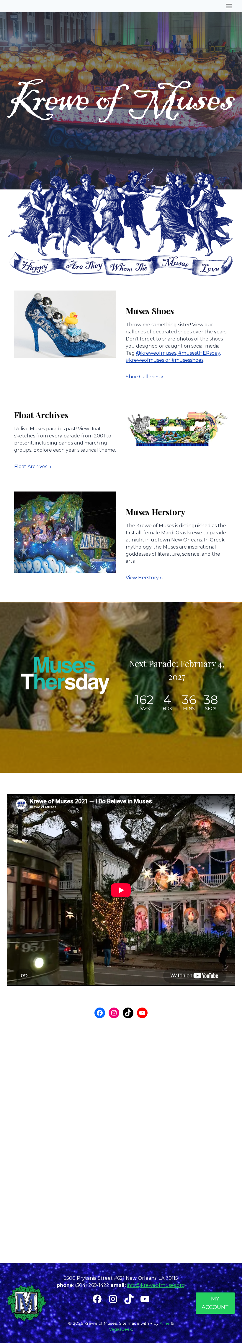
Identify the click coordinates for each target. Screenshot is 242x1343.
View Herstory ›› (144, 577)
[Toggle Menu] (229, 6)
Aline (165, 1323)
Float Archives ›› (32, 466)
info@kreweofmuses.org (156, 1285)
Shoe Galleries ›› (144, 376)
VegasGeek (120, 1329)
